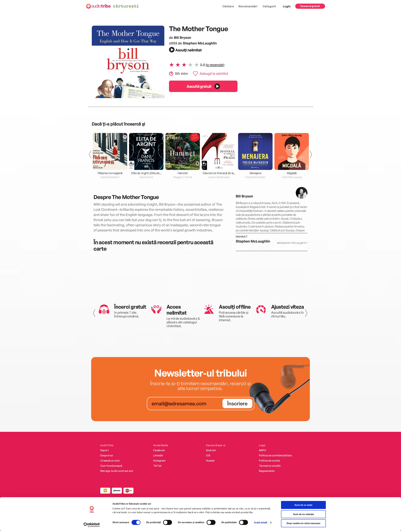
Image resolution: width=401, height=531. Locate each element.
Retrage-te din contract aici (116, 470)
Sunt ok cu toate (303, 505)
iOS (208, 455)
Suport (104, 450)
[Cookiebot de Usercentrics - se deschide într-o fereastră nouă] (91, 525)
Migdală (292, 173)
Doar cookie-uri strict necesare (303, 523)
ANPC (262, 450)
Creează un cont (110, 460)
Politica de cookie (269, 460)
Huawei (210, 460)
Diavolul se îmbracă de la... (219, 173)
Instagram (159, 460)
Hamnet (183, 173)
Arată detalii (260, 522)
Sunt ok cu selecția (303, 514)
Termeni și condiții (270, 465)
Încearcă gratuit (310, 6)
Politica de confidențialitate (275, 455)
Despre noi (106, 455)
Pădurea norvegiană (110, 173)
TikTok (157, 465)
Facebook (159, 450)
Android (211, 450)
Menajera (255, 173)
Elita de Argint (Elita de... (146, 173)
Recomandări (248, 6)
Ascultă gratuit (199, 86)
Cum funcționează (111, 465)
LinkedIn (158, 455)
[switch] (167, 522)
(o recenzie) (215, 64)
